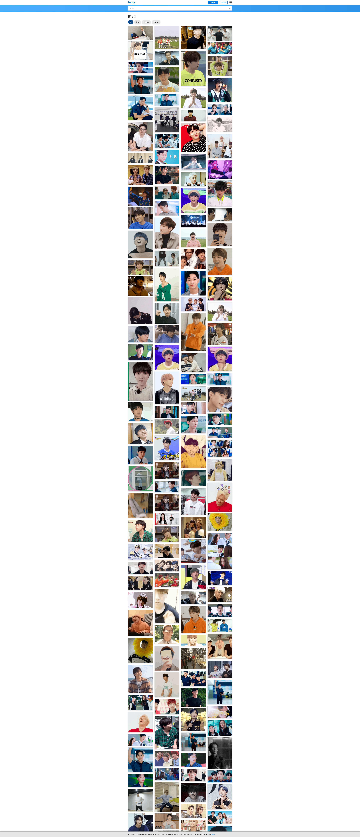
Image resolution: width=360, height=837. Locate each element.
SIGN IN (223, 2)
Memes (156, 22)
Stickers (146, 22)
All (130, 22)
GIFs (137, 22)
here (213, 834)
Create (213, 2)
